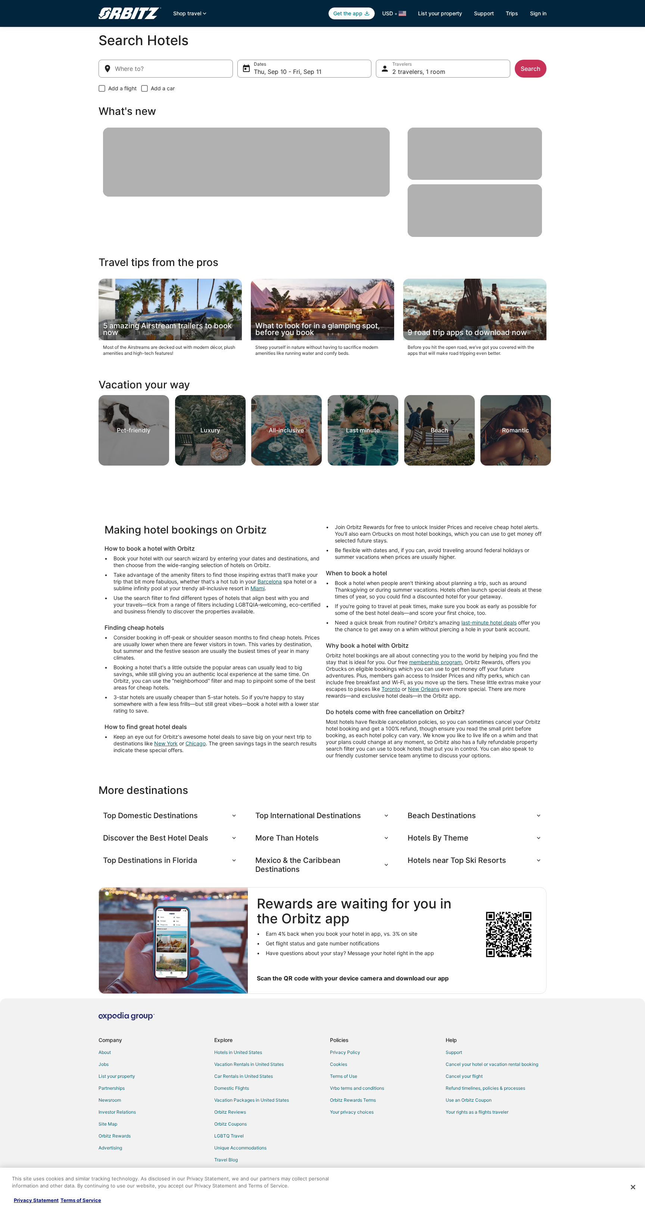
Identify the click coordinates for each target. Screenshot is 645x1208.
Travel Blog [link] (226, 1159)
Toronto (390, 689)
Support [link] (454, 1052)
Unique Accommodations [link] (240, 1148)
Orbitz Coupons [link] (230, 1124)
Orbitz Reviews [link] (230, 1112)
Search (530, 68)
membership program (435, 662)
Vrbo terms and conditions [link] (357, 1088)
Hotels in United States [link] (238, 1052)
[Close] (633, 1187)
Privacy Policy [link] (345, 1052)
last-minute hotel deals (489, 622)
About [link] (105, 1052)
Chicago (196, 743)
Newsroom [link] (110, 1100)
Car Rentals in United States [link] (243, 1076)
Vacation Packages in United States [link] (251, 1100)
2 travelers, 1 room (418, 71)
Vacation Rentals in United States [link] (249, 1064)
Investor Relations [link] (117, 1112)
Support (484, 13)
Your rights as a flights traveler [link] (477, 1112)
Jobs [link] (104, 1064)
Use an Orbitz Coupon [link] (469, 1100)
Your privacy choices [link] (352, 1112)
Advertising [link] (110, 1148)
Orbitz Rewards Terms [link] (353, 1100)
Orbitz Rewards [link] (115, 1136)
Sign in (538, 13)
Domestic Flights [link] (231, 1088)
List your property (440, 13)
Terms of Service (80, 1200)
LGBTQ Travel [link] (229, 1136)
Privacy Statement (36, 1200)
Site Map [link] (108, 1124)
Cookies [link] (338, 1064)
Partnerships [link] (112, 1088)
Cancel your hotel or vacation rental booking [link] (492, 1064)
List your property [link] (117, 1076)
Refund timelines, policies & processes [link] (485, 1088)
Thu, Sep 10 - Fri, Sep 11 (287, 71)
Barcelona (270, 581)
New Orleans (423, 689)
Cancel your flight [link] (464, 1076)
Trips (512, 13)
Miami (257, 588)
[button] (170, 815)
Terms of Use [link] (343, 1076)
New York (166, 743)
